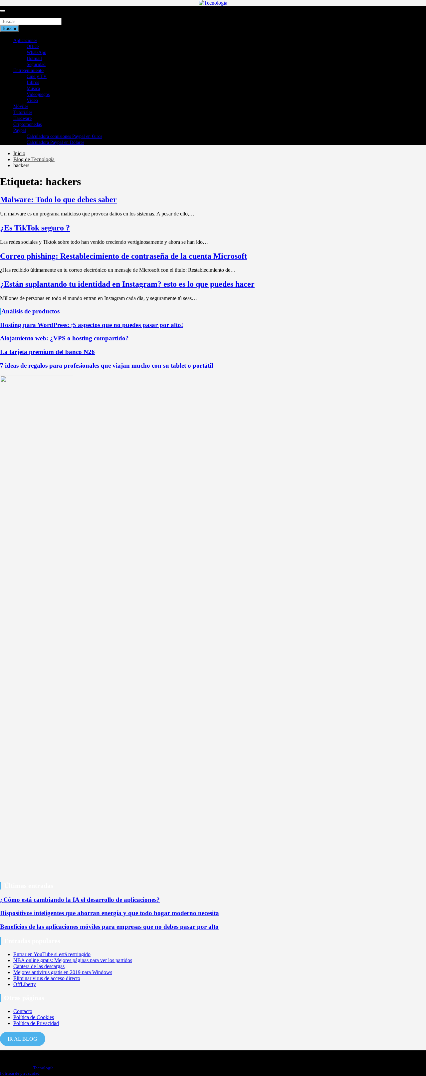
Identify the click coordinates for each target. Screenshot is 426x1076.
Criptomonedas (27, 124)
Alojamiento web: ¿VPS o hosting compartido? (64, 338)
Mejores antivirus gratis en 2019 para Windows (62, 972)
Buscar (7, 15)
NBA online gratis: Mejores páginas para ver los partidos (72, 960)
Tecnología (43, 1067)
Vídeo (32, 100)
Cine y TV (37, 76)
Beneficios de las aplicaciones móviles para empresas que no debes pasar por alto (109, 926)
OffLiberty (24, 984)
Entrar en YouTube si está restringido (52, 954)
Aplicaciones (25, 40)
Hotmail (34, 58)
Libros (33, 82)
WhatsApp (36, 52)
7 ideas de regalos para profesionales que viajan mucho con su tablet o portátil (106, 365)
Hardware (22, 118)
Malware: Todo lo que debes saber (58, 199)
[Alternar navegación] (2, 11)
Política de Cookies (33, 1017)
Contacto (22, 1011)
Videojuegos (38, 94)
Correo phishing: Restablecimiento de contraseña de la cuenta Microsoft (123, 256)
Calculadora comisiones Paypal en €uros (64, 136)
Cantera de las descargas (39, 966)
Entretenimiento (28, 70)
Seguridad (36, 64)
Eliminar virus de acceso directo (46, 978)
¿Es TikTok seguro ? (35, 227)
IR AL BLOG (22, 1039)
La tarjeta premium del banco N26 (47, 351)
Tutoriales (22, 112)
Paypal (19, 130)
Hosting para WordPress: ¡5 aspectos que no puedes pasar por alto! (91, 324)
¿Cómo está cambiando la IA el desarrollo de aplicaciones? (80, 899)
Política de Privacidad (36, 1023)
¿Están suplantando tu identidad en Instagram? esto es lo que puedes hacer (127, 284)
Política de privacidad (20, 1073)
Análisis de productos (30, 311)
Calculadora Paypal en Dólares (55, 142)
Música (33, 88)
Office (33, 46)
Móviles (20, 106)
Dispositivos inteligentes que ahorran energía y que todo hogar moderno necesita (109, 912)
